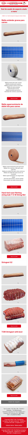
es (6, 15)
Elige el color (13, 98)
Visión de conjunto (14, 402)
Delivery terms (10, 425)
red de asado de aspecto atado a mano (17, 15)
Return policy (18, 425)
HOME (3, 15)
